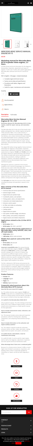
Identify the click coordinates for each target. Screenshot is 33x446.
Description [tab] (5, 114)
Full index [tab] (13, 115)
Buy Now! (14, 94)
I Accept (18, 443)
